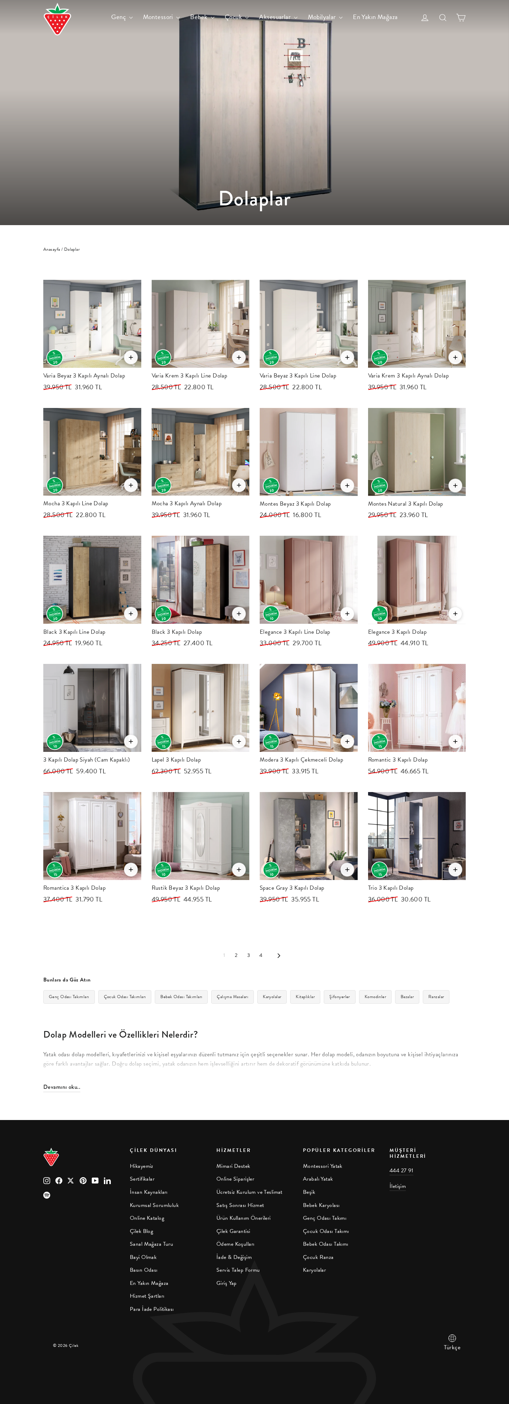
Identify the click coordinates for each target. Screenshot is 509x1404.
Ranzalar (436, 996)
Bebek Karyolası (321, 1205)
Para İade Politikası (152, 1309)
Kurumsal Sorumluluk (154, 1205)
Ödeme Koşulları (235, 1244)
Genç (119, 17)
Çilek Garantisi (233, 1231)
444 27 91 (401, 1170)
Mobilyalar (323, 17)
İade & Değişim (234, 1257)
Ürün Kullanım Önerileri (243, 1218)
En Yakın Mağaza (375, 17)
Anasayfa (51, 249)
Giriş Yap (226, 1283)
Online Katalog (147, 1218)
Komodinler (375, 996)
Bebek (199, 17)
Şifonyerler (339, 996)
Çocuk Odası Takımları (125, 996)
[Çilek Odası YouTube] (95, 1180)
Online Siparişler (235, 1179)
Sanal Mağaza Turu (151, 1244)
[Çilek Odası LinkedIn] (107, 1180)
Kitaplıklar (305, 996)
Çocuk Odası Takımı (326, 1231)
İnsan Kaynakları (149, 1192)
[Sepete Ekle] (131, 357)
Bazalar (407, 996)
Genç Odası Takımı (324, 1218)
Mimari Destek (233, 1166)
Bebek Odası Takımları (181, 996)
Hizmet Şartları (147, 1296)
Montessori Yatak (322, 1166)
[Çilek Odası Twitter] (71, 1180)
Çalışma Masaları (232, 996)
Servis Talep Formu (238, 1270)
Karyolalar (272, 996)
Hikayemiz (141, 1166)
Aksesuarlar (275, 17)
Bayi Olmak (143, 1257)
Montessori (159, 17)
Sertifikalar (142, 1179)
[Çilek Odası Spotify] (46, 1194)
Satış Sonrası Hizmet (240, 1205)
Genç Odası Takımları (69, 996)
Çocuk (234, 17)
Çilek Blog (141, 1231)
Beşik (309, 1192)
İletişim (398, 1186)
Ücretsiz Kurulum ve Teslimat (249, 1192)
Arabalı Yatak (318, 1179)
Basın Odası (144, 1270)
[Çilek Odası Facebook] (58, 1180)
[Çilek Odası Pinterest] (83, 1180)
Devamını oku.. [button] (61, 1087)
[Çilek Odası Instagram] (46, 1180)
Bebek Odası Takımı (325, 1244)
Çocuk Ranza (318, 1257)
